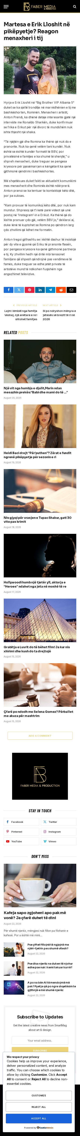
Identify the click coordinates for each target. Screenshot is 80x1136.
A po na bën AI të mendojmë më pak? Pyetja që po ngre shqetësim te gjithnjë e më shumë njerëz (52, 986)
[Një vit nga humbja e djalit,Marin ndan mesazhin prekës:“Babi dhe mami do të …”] (40, 361)
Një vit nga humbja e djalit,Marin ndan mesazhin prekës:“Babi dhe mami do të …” (36, 390)
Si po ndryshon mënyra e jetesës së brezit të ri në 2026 (59, 315)
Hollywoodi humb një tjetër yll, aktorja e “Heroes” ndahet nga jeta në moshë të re (35, 584)
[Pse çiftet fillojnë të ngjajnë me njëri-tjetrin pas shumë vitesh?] (14, 949)
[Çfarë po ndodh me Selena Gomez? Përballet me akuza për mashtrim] (40, 685)
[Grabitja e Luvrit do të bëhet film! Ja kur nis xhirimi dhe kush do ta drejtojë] (40, 620)
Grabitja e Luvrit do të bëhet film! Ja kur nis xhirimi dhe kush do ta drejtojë (37, 649)
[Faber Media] (40, 6)
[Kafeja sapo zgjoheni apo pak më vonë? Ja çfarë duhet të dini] (40, 885)
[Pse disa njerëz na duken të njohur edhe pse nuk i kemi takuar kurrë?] (14, 968)
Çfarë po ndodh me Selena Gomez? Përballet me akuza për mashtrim (38, 714)
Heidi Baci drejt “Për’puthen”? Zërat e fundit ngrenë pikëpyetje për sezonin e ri (37, 455)
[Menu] (6, 6)
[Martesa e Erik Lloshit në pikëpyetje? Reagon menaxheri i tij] (40, 70)
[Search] (74, 6)
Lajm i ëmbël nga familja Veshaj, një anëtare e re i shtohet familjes (20, 315)
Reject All (39, 1107)
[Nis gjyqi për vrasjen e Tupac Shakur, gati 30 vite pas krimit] (40, 491)
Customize (39, 1095)
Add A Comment (40, 735)
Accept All (38, 1118)
